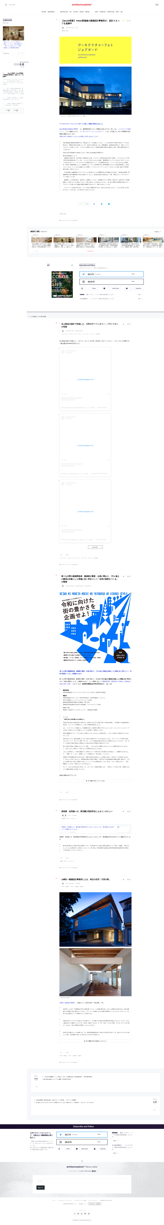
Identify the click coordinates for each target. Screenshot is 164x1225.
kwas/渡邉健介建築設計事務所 (68, 129)
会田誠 (63, 818)
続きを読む (95, 547)
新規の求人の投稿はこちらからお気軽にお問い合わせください (79, 136)
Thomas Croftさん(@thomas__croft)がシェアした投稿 (76, 539)
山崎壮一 (82, 886)
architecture (70, 27)
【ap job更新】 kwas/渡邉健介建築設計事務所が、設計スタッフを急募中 (13, 74)
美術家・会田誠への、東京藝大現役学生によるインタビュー (13, 98)
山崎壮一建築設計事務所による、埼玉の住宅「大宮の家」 (13, 104)
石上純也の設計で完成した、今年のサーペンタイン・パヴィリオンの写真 (13, 82)
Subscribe (138, 288)
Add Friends (115, 288)
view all (157, 231)
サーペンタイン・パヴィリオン (82, 334)
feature (77, 883)
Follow (133, 274)
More (139, 294)
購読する (40, 1187)
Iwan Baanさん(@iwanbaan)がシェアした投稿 (74, 473)
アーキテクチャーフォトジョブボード (92, 131)
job (76, 27)
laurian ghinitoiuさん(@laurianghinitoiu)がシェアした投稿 (77, 407)
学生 (68, 818)
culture (74, 815)
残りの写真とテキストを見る (96, 781)
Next (21, 53)
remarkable (79, 330)
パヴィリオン (65, 334)
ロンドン (92, 334)
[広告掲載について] (68, 265)
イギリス (72, 334)
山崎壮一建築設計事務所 (67, 1003)
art (69, 815)
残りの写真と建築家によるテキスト (96, 1041)
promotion (87, 586)
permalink (75, 220)
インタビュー (73, 818)
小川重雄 (76, 886)
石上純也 (98, 334)
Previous (19, 53)
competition (79, 586)
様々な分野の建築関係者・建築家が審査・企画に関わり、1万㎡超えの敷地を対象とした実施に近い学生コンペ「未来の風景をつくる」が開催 (13, 91)
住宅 (63, 886)
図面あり (68, 886)
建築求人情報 (65, 30)
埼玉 (72, 886)
